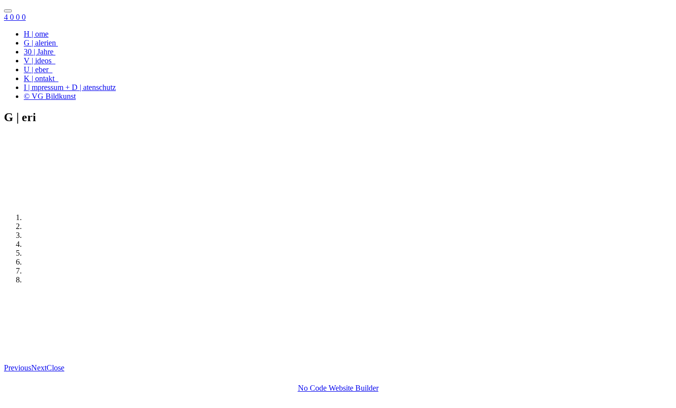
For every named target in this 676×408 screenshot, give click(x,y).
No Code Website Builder (338, 388)
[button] (17, 367)
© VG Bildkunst (50, 96)
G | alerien (41, 43)
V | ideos (39, 60)
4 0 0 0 (15, 17)
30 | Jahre (39, 51)
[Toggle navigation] (8, 10)
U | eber (38, 69)
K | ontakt (41, 78)
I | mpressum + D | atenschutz (70, 87)
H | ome (36, 34)
